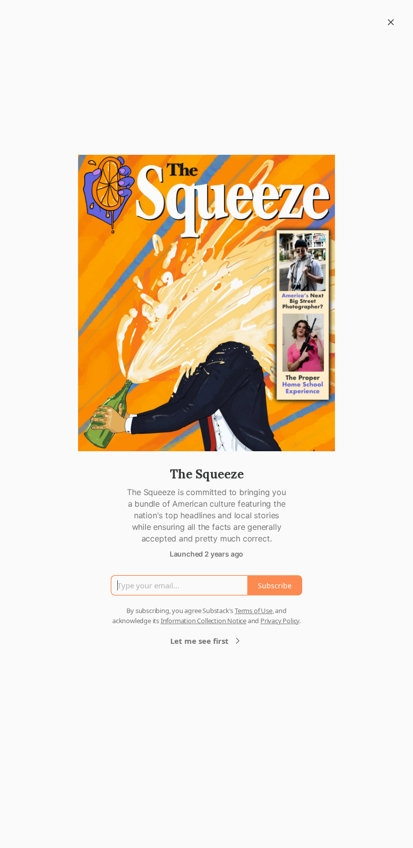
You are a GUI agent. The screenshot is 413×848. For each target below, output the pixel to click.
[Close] (391, 22)
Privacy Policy (279, 620)
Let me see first (199, 641)
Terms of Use (253, 610)
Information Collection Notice (203, 620)
